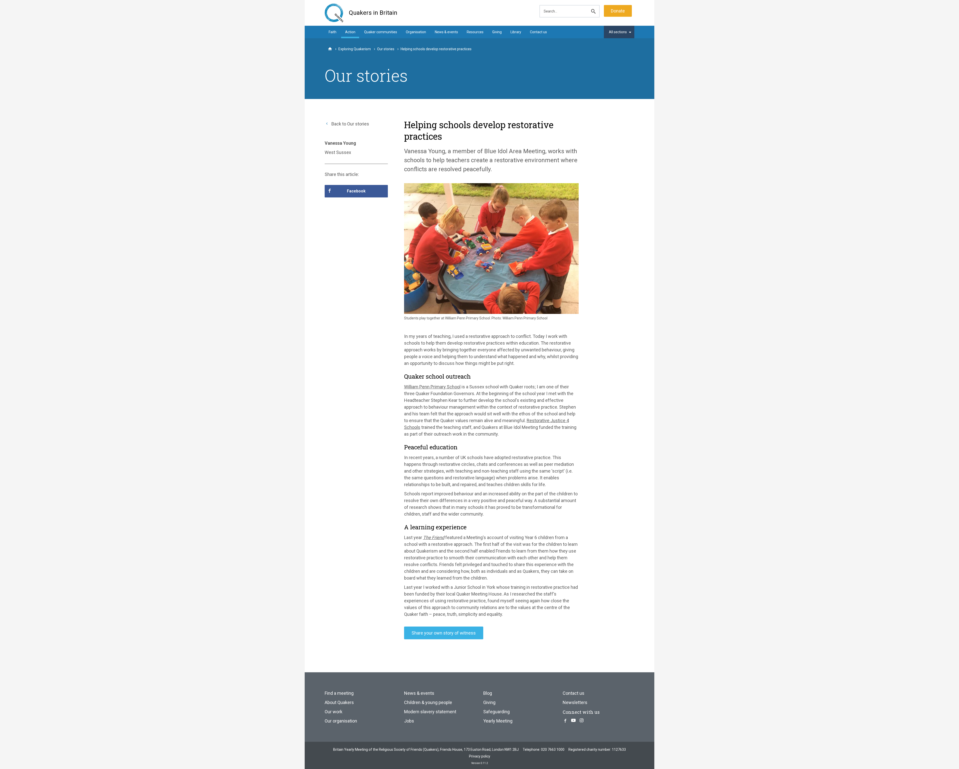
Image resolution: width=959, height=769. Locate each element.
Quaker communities (380, 32)
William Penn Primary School (432, 386)
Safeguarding (496, 711)
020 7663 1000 (552, 750)
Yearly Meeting (497, 721)
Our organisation (341, 721)
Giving (497, 32)
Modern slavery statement (430, 711)
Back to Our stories (349, 123)
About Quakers (339, 702)
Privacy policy (479, 756)
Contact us (538, 32)
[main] (479, 380)
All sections (618, 32)
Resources (475, 32)
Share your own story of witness (444, 633)
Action (350, 32)
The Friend (433, 537)
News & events (446, 32)
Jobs (409, 721)
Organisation (416, 32)
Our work (333, 711)
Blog (487, 693)
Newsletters (575, 702)
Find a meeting (339, 693)
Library (515, 32)
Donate (618, 10)
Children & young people (428, 702)
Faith (332, 32)
